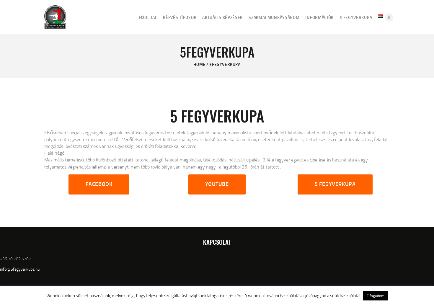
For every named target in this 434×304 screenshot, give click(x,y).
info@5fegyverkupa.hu (20, 269)
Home (199, 64)
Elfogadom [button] (375, 295)
